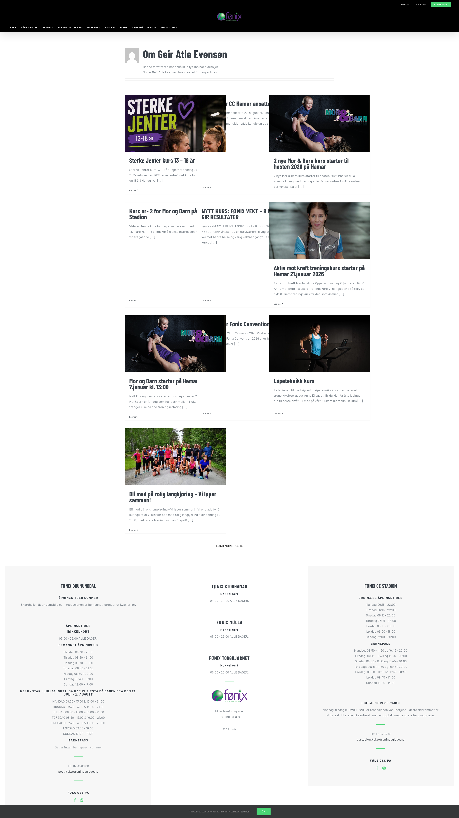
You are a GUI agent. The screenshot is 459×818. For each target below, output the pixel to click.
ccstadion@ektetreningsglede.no (380, 739)
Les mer (133, 190)
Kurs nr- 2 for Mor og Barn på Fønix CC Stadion (173, 214)
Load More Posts (229, 546)
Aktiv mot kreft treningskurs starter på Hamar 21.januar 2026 (319, 271)
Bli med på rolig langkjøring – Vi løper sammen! (172, 497)
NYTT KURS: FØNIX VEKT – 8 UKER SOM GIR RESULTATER (246, 214)
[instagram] (81, 800)
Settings (245, 811)
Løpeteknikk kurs (294, 380)
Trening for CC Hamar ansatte (236, 103)
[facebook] (75, 800)
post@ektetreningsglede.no (78, 771)
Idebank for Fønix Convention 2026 (242, 324)
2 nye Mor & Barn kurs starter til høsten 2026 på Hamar (311, 163)
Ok (263, 811)
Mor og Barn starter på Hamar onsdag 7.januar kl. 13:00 (172, 384)
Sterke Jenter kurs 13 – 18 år (162, 160)
